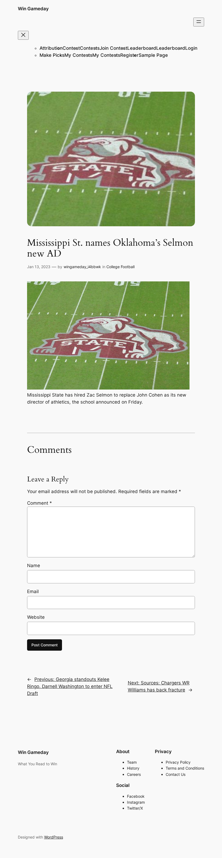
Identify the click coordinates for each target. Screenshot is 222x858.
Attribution (51, 48)
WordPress (53, 837)
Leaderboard (141, 48)
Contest (71, 48)
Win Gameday (33, 8)
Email (33, 591)
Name (33, 565)
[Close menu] (23, 35)
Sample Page (153, 55)
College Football (120, 266)
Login (191, 48)
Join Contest (113, 48)
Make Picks (52, 55)
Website (36, 617)
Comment (39, 503)
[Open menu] (198, 22)
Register (129, 55)
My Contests (78, 55)
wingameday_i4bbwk (82, 266)
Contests (90, 48)
